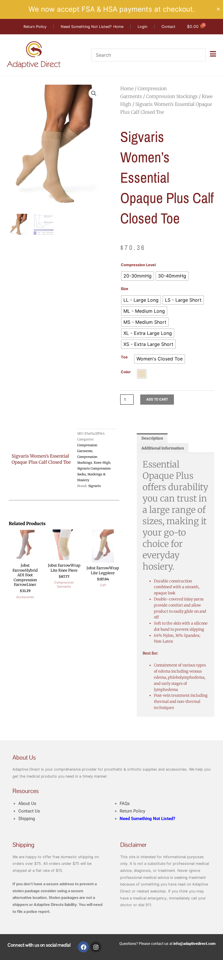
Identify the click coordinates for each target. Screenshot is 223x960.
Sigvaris (94, 486)
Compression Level (138, 265)
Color (126, 372)
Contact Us (29, 811)
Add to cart (157, 399)
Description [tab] (152, 438)
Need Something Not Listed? (147, 818)
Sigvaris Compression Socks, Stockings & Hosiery (94, 474)
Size (124, 289)
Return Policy (132, 811)
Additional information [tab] (162, 448)
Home (127, 88)
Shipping (26, 818)
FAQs (125, 803)
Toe (124, 357)
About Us (27, 803)
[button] (94, 93)
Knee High (102, 463)
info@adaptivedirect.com (194, 943)
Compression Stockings (172, 96)
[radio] (137, 276)
